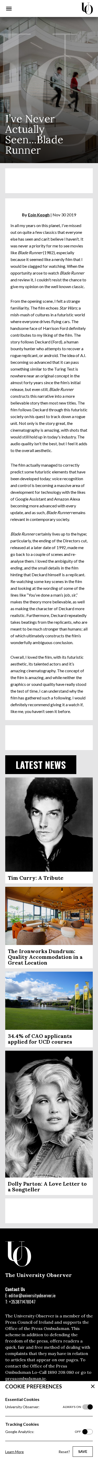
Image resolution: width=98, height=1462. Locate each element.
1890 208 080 (61, 1372)
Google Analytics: (43, 1431)
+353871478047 (22, 1302)
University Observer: (43, 1407)
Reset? (64, 1451)
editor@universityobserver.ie (32, 1295)
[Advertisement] (49, 180)
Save (82, 1451)
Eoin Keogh (39, 214)
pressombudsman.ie (25, 1378)
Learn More (14, 1451)
